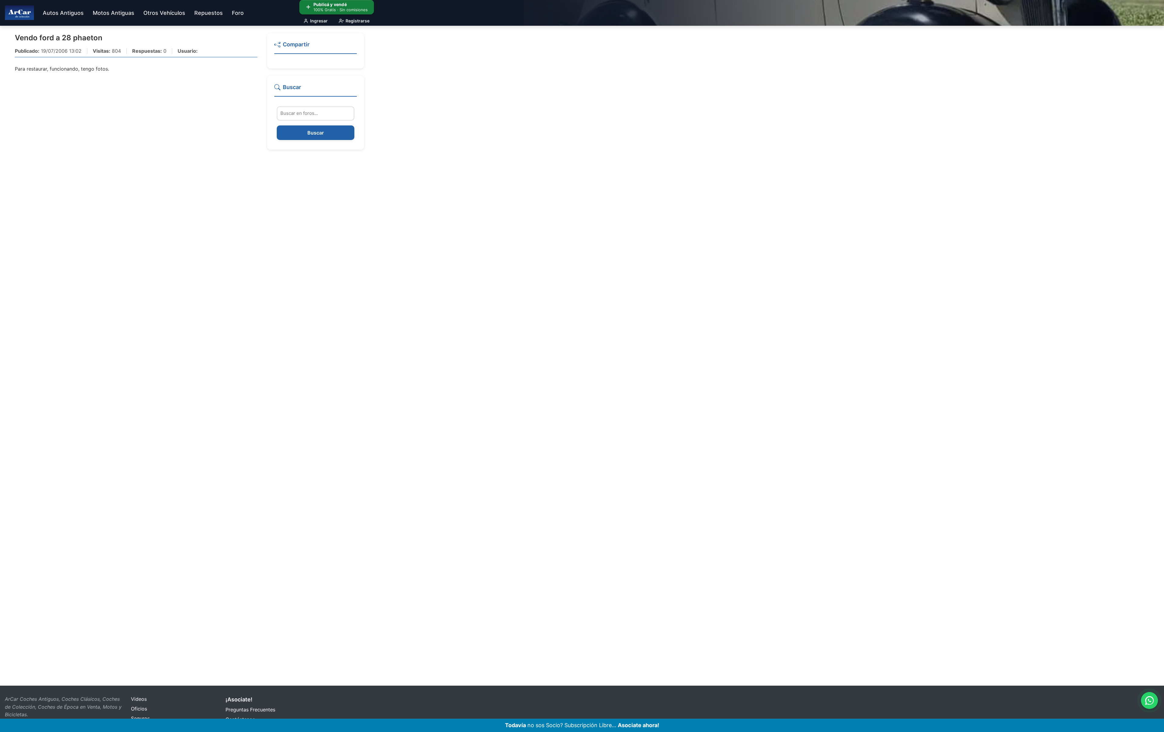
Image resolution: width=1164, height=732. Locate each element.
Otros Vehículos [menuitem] (164, 13)
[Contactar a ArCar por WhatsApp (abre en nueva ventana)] (1149, 700)
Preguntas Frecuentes (250, 710)
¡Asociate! (239, 699)
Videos (139, 699)
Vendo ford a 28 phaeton (58, 37)
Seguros (140, 718)
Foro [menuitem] (238, 13)
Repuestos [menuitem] (208, 13)
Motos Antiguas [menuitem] (113, 13)
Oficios (139, 709)
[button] (315, 47)
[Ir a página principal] (19, 12)
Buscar (315, 133)
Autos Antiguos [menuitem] (63, 13)
